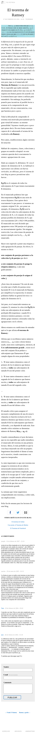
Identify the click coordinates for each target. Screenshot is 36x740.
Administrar (30, 731)
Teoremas (29, 19)
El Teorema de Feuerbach (18, 528)
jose (2, 635)
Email (26, 512)
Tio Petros (10, 2)
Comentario (7, 682)
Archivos (18, 731)
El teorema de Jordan (18, 522)
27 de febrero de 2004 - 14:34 (13, 19)
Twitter (18, 512)
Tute (2, 608)
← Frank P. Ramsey (11, 712)
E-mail (11, 675)
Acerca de (6, 731)
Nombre (6, 667)
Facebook (10, 512)
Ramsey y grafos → (24, 712)
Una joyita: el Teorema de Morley (18, 525)
